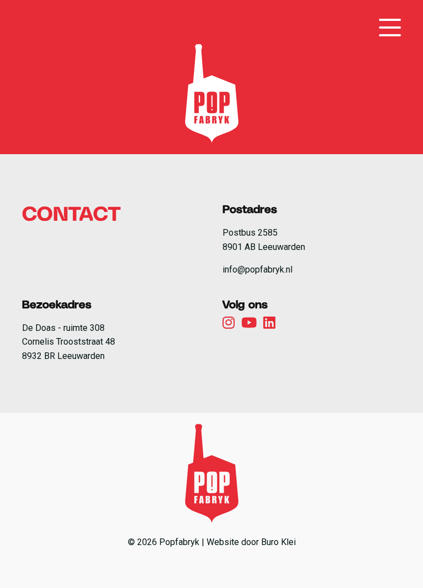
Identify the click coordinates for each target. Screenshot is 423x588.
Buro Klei (278, 542)
